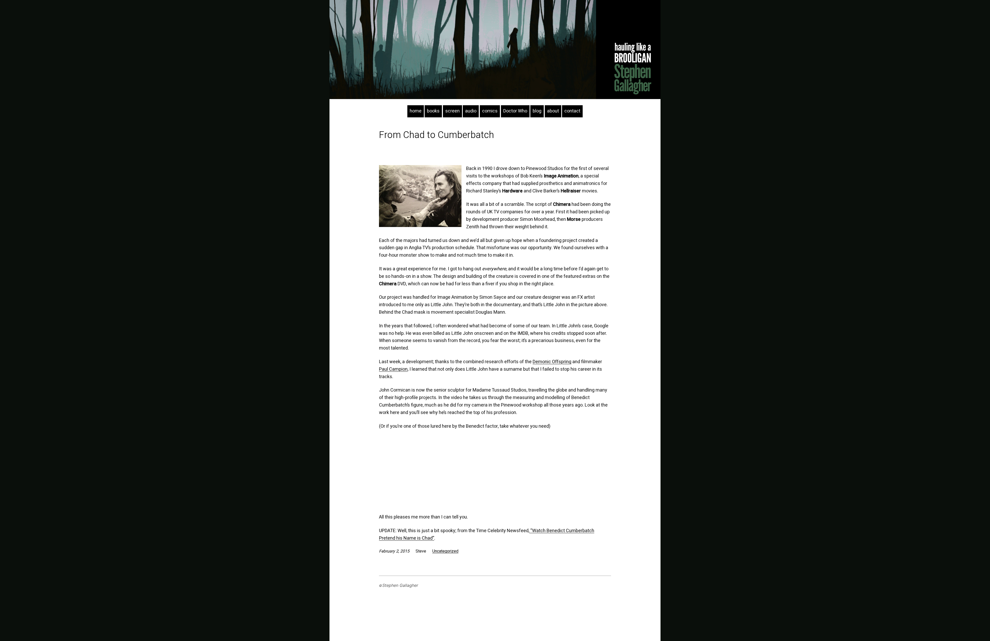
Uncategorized (445, 551)
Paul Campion (393, 369)
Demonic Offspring (552, 361)
